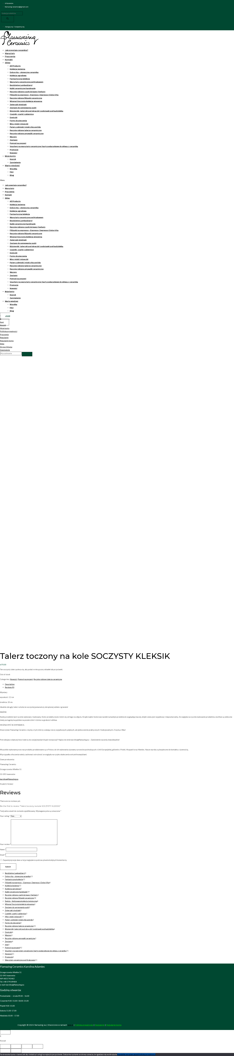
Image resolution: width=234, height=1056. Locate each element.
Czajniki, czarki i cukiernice (22, 114)
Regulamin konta (7, 341)
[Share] (16, 1046)
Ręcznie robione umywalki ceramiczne (27, 134)
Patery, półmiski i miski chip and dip (25, 127)
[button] (62, 180)
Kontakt (9, 60)
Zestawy (13, 140)
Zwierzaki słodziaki (18, 105)
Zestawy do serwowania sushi (23, 108)
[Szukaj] (7, 18)
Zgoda (120, 1054)
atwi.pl (70, 1025)
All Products (15, 66)
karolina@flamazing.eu (9, 779)
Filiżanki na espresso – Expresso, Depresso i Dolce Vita (34, 95)
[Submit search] (27, 354)
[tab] (119, 684)
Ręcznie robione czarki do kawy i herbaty (27, 92)
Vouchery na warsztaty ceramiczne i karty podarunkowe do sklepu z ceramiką (44, 146)
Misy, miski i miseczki (19, 124)
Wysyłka (13, 169)
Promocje (14, 150)
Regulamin (4, 337)
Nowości (13, 153)
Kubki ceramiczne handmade (22, 88)
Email (3, 855)
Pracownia (10, 56)
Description (10, 684)
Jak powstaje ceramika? (16, 50)
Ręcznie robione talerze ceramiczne (26, 130)
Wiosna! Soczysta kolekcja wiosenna (26, 101)
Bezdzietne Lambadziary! (21, 85)
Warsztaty (10, 53)
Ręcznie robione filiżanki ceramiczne (26, 98)
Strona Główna (6, 347)
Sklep (7, 63)
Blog (12, 175)
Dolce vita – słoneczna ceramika (24, 72)
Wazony (13, 137)
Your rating (5, 816)
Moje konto (10, 156)
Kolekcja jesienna (17, 69)
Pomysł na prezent (18, 143)
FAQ (12, 172)
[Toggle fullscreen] (27, 1046)
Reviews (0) (9, 687)
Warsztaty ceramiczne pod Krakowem (26, 82)
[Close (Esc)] (5, 1046)
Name (3, 849)
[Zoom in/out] (38, 1046)
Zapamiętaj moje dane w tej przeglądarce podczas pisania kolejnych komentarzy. (35, 860)
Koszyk (13, 159)
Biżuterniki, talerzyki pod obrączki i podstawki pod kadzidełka (36, 111)
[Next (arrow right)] (16, 1051)
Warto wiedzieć (12, 165)
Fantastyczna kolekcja (20, 79)
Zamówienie (15, 162)
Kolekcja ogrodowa (18, 76)
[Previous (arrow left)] (5, 1051)
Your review (5, 844)
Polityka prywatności (8, 331)
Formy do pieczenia (18, 121)
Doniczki (13, 117)
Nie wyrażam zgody (130, 1054)
